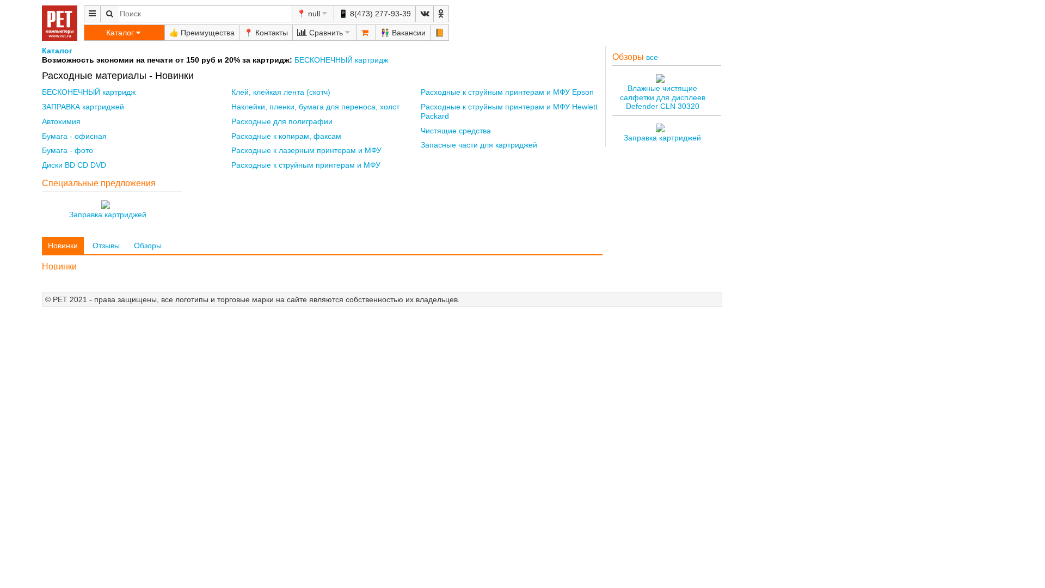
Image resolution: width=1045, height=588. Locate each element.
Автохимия (61, 121)
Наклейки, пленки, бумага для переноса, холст (315, 106)
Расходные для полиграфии (282, 121)
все (652, 57)
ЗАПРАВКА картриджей (83, 106)
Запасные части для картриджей (479, 144)
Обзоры (148, 245)
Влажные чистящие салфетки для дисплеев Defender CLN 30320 (662, 97)
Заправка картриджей (107, 214)
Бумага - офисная (74, 136)
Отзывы (106, 245)
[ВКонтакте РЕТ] (424, 13)
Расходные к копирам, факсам (286, 136)
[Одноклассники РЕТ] (441, 13)
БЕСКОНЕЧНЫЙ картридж (340, 60)
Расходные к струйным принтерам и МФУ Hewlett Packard (509, 111)
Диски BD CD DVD (74, 165)
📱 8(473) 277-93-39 (375, 13)
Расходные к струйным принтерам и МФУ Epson (507, 92)
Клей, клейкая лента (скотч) (280, 92)
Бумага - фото (67, 150)
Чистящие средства (456, 130)
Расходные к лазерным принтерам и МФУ (306, 150)
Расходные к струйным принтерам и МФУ (305, 165)
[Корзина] (366, 32)
